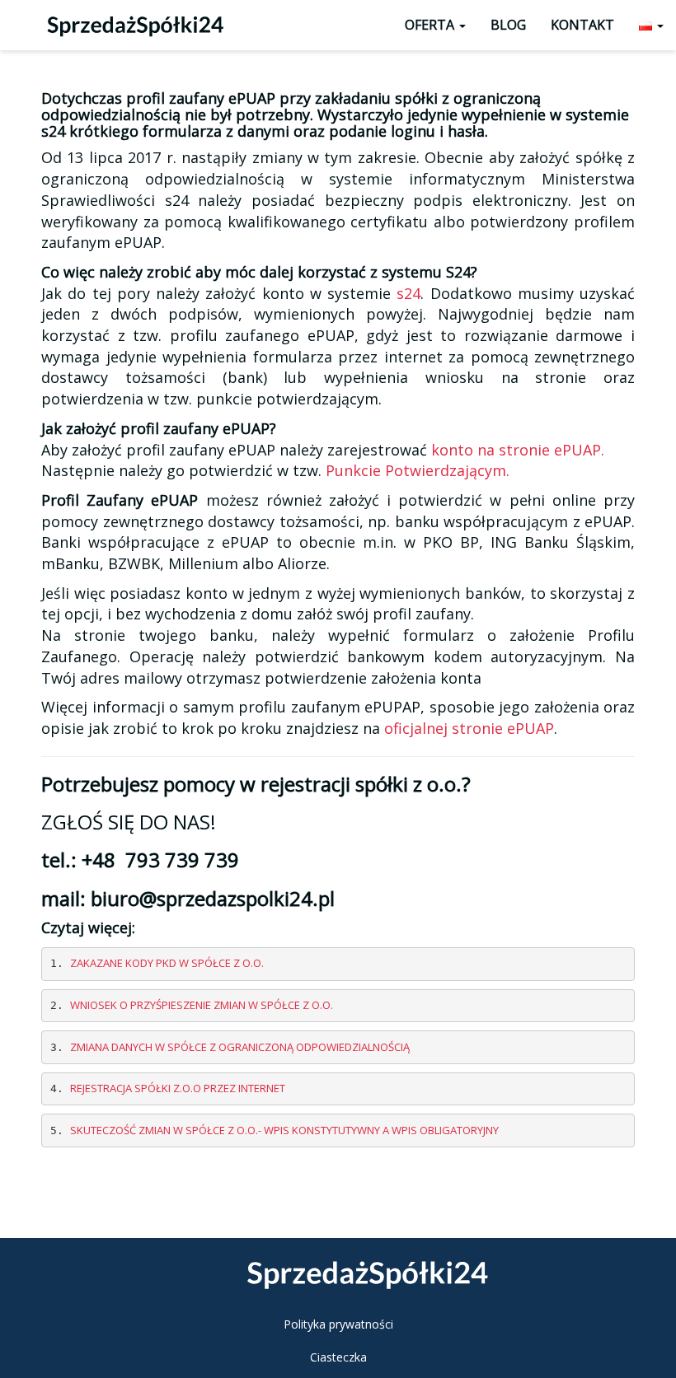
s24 (408, 293)
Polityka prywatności (338, 1324)
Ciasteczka (338, 1357)
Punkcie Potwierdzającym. (417, 470)
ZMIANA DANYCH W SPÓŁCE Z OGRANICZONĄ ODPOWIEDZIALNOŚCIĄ (240, 1046)
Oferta (431, 25)
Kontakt (582, 25)
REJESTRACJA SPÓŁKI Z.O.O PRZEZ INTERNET (177, 1088)
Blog (508, 25)
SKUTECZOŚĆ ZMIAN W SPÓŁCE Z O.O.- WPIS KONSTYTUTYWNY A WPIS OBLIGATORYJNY (284, 1130)
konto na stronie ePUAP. (517, 450)
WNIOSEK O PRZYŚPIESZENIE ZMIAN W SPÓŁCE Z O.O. (201, 1004)
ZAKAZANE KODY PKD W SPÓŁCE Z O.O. (167, 962)
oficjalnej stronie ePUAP (469, 728)
